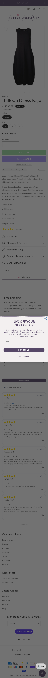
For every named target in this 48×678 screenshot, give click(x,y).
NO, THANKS (24, 356)
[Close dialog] (45, 318)
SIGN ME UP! (24, 350)
